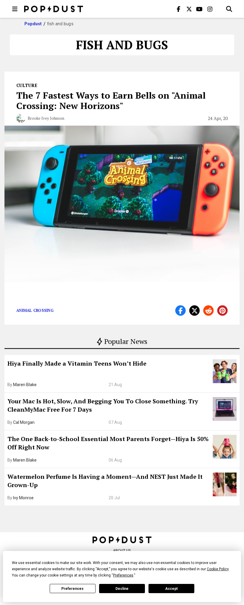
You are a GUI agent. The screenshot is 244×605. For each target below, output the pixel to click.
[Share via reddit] (208, 310)
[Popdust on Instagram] (209, 9)
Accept (171, 589)
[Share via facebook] (180, 310)
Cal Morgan (24, 422)
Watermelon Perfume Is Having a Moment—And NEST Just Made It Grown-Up (105, 481)
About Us (122, 550)
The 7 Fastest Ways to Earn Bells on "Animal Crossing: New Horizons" (111, 100)
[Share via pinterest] (222, 310)
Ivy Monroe (23, 497)
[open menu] (15, 9)
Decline (122, 589)
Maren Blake (25, 384)
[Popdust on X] (188, 9)
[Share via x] (194, 310)
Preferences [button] (123, 575)
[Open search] (229, 9)
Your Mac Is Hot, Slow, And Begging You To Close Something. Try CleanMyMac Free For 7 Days (102, 405)
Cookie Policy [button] (218, 569)
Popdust (33, 23)
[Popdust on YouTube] (199, 9)
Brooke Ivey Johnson (46, 118)
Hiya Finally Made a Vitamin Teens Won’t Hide (76, 363)
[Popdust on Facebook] (178, 9)
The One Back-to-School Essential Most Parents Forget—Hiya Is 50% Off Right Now (108, 443)
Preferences (72, 589)
